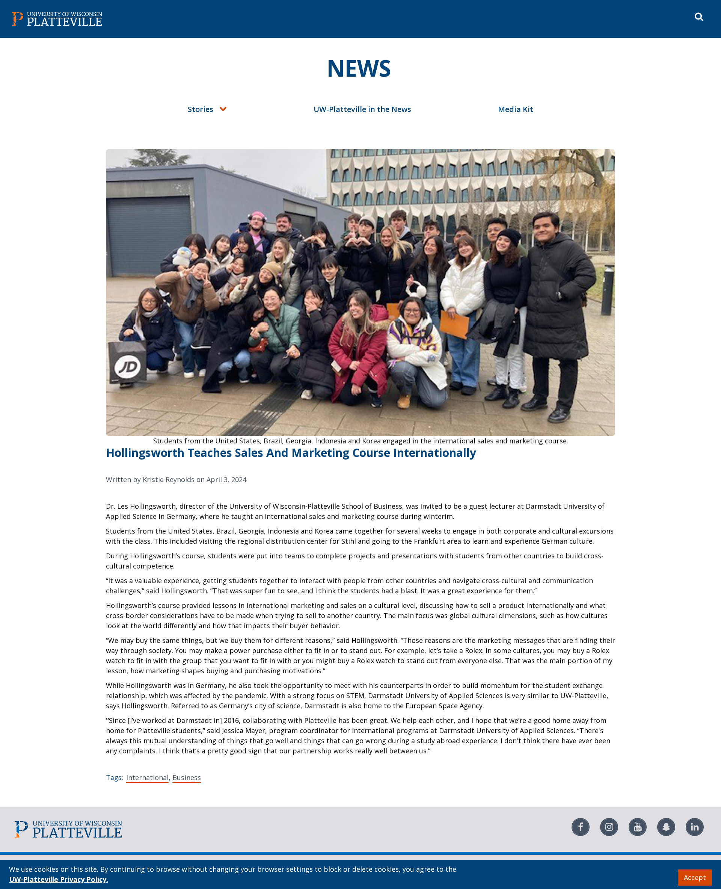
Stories (200, 109)
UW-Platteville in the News (362, 109)
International (147, 777)
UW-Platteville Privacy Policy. (58, 879)
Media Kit (515, 109)
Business (186, 777)
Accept (695, 877)
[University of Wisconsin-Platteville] (184, 19)
